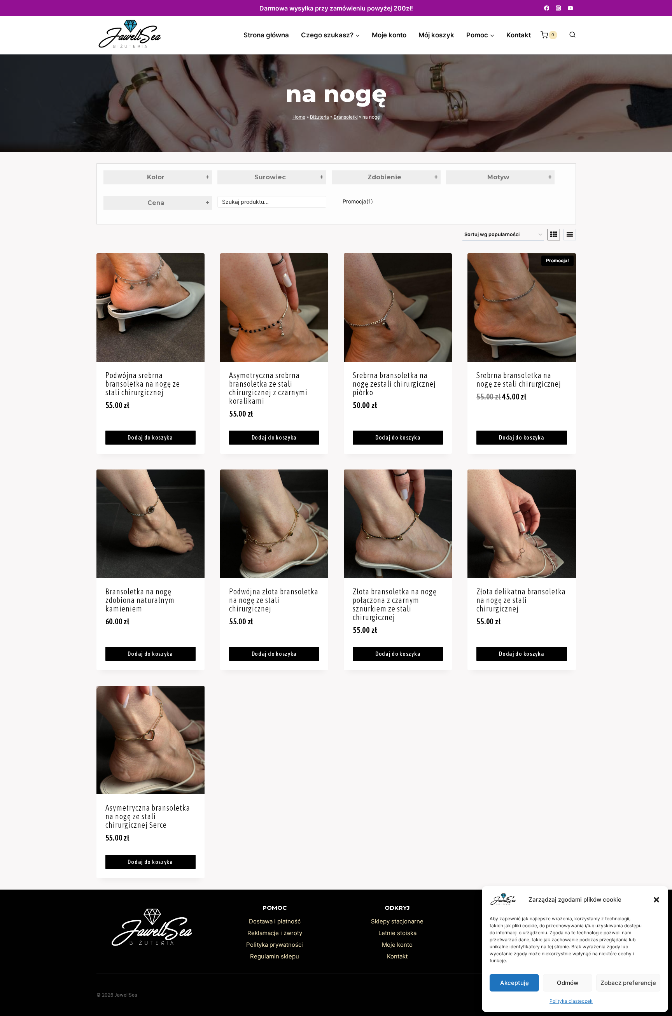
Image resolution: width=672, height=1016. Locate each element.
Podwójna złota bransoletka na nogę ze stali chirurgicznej (273, 600)
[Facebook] (546, 8)
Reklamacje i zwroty (274, 933)
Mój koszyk (436, 35)
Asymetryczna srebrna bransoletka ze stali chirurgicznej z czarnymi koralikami (268, 388)
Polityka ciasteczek (571, 1001)
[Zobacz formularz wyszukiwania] (568, 35)
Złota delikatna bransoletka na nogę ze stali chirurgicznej (521, 600)
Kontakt (518, 35)
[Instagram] (558, 8)
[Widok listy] (570, 234)
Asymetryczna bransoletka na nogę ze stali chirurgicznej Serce (147, 816)
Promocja (358, 201)
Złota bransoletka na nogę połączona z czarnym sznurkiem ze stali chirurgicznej (395, 604)
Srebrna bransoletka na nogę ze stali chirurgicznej (518, 379)
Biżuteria (319, 117)
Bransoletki (346, 117)
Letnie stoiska (397, 933)
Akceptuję (514, 982)
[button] (656, 900)
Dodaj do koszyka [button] (150, 437)
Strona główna (266, 35)
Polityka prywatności (274, 944)
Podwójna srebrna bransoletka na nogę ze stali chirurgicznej (142, 384)
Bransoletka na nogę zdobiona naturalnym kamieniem (140, 600)
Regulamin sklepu (274, 956)
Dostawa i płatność (275, 921)
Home (298, 117)
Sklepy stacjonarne (397, 921)
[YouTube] (570, 8)
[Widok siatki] (554, 234)
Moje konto (389, 35)
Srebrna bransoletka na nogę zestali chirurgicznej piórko (394, 384)
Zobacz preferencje (628, 982)
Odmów (567, 982)
